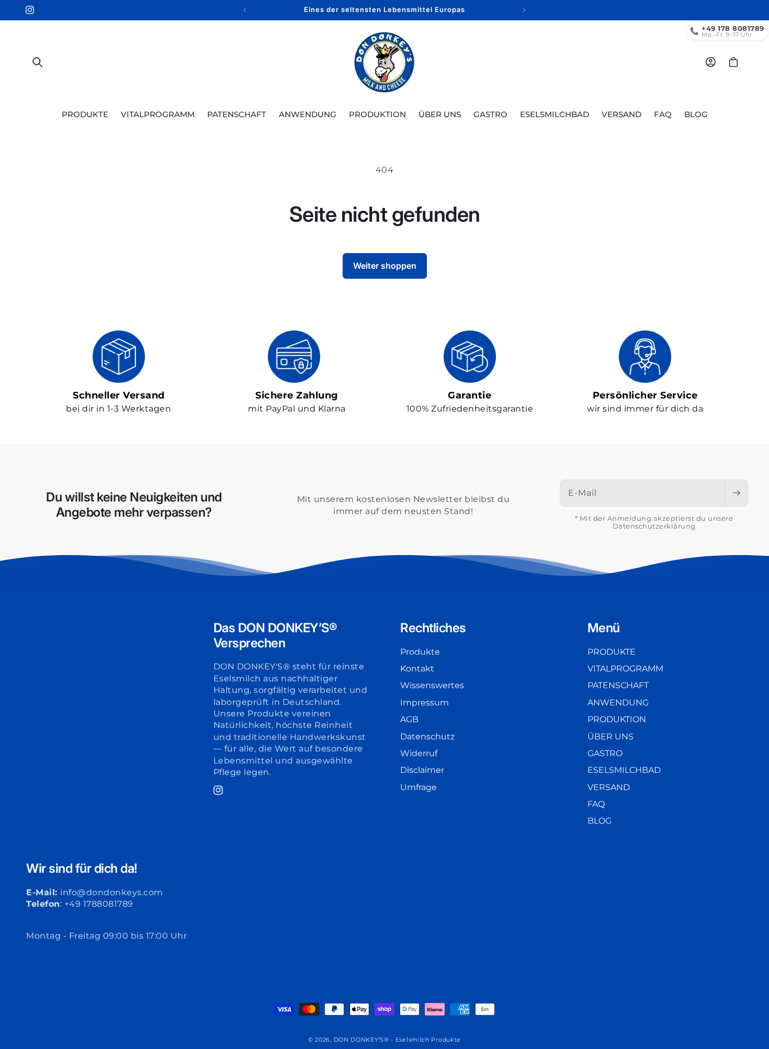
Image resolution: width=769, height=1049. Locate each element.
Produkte (420, 652)
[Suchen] (37, 62)
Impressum (424, 703)
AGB (409, 720)
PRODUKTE (611, 652)
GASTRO (605, 753)
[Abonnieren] (736, 493)
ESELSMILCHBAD (624, 771)
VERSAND (608, 787)
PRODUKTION (616, 720)
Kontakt (417, 669)
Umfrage (418, 787)
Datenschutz (427, 737)
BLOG (599, 821)
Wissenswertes (432, 686)
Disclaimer (422, 771)
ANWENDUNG (618, 703)
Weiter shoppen (384, 265)
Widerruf (418, 753)
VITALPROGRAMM (625, 669)
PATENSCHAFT (618, 686)
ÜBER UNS (610, 737)
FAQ (596, 804)
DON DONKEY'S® (362, 1039)
